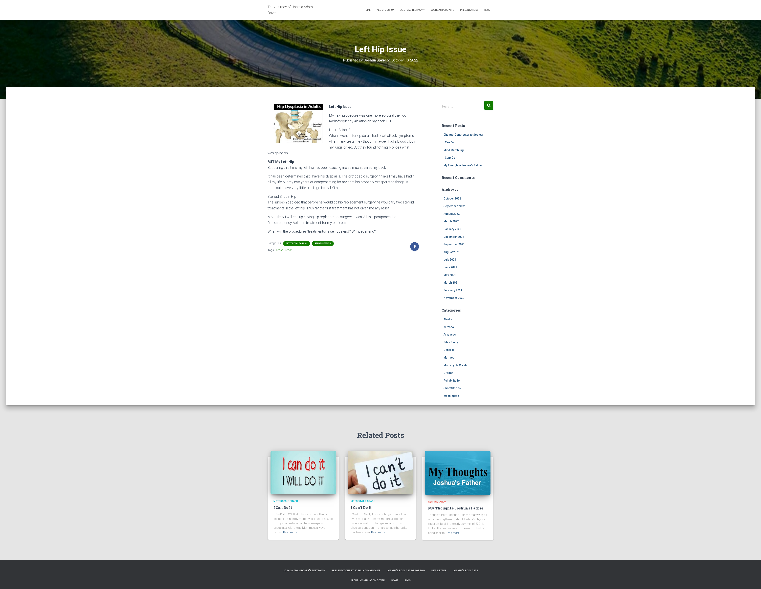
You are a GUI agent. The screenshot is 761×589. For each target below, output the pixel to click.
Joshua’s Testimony (412, 10)
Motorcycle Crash (296, 243)
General (449, 349)
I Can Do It (450, 142)
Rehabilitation (323, 243)
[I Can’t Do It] (380, 472)
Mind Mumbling (454, 150)
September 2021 (454, 244)
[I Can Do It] (303, 472)
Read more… (291, 532)
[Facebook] (414, 246)
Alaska (448, 319)
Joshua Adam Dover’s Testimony (304, 570)
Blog (487, 10)
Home (367, 10)
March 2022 (451, 221)
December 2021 (454, 236)
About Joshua (385, 10)
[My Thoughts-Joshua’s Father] (457, 472)
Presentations (469, 10)
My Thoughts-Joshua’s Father (463, 165)
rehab (289, 250)
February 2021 (453, 290)
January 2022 (452, 229)
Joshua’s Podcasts (442, 10)
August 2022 (452, 213)
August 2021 (452, 252)
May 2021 (450, 275)
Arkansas (450, 334)
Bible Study (451, 342)
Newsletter (438, 570)
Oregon (448, 372)
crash (279, 250)
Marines (449, 357)
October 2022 (452, 198)
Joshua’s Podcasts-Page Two (406, 570)
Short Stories (452, 388)
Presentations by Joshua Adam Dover (356, 570)
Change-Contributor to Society (463, 134)
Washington (451, 395)
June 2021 (450, 267)
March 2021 (451, 282)
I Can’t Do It (450, 157)
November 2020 (454, 297)
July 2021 (450, 259)
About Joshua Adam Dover (367, 580)
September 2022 (454, 206)
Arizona (449, 327)
